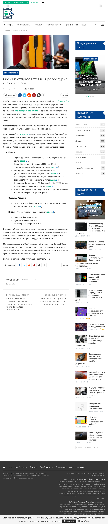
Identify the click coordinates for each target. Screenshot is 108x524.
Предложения (90, 59)
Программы (71, 24)
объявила (23, 134)
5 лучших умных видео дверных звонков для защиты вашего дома (89, 295)
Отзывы (79, 152)
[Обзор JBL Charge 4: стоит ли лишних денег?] (81, 245)
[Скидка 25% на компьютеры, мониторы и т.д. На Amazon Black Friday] (90, 74)
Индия (78, 163)
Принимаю (69, 521)
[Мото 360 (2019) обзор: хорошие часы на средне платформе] (81, 436)
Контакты (35, 2)
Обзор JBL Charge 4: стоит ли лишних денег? (97, 244)
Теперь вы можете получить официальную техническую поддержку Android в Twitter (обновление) (19, 304)
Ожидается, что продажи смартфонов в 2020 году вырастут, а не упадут (53, 301)
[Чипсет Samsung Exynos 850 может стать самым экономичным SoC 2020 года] (81, 226)
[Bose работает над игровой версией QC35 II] (81, 406)
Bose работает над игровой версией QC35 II (95, 406)
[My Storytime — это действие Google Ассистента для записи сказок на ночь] (81, 375)
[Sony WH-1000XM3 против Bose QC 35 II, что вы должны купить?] (81, 391)
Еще (83, 24)
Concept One (63, 101)
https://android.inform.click (94, 479)
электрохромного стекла (26, 111)
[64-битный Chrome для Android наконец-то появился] (81, 277)
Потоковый (80, 157)
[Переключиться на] (43, 2)
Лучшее (38, 24)
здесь (22, 161)
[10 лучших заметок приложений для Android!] (81, 420)
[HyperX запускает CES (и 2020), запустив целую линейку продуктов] (81, 339)
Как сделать (23, 24)
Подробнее (84, 521)
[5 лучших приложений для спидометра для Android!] (81, 311)
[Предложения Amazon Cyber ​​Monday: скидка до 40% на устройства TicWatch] (81, 357)
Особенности (53, 24)
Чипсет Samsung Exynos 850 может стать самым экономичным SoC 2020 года (90, 228)
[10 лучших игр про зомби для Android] (81, 327)
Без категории (11, 73)
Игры (10, 24)
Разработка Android (84, 168)
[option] (90, 74)
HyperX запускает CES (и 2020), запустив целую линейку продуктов (89, 340)
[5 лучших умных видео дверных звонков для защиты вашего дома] (81, 293)
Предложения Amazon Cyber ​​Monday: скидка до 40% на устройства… (88, 359)
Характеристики (82, 130)
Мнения (79, 173)
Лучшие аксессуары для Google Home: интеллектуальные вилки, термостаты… (89, 260)
